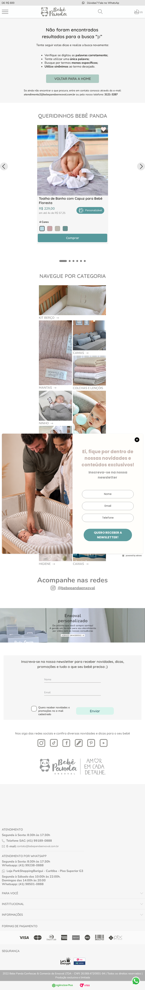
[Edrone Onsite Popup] (72, 495)
